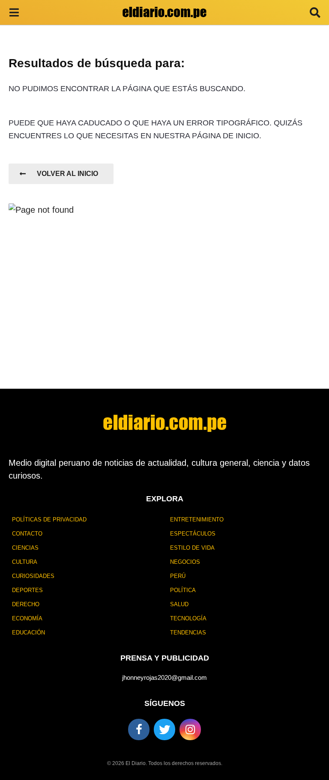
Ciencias (25, 548)
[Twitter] (164, 729)
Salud (179, 604)
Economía (27, 618)
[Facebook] (139, 729)
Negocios (185, 562)
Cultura (24, 562)
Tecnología (188, 618)
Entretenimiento (197, 519)
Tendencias (188, 632)
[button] (14, 12)
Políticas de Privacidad (49, 519)
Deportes (27, 590)
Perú (177, 576)
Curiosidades (33, 576)
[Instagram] (190, 729)
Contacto (27, 533)
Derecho (25, 604)
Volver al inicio (67, 173)
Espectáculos (192, 533)
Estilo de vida (192, 548)
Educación (28, 632)
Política (183, 590)
